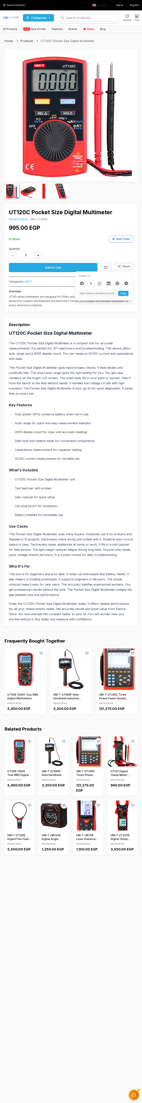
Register (134, 5)
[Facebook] (82, 283)
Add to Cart (53, 267)
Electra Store (18, 219)
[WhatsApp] (99, 283)
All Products (10, 29)
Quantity (14, 248)
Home (8, 41)
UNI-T (28, 281)
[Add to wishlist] (105, 267)
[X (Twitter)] (90, 283)
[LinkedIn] (108, 283)
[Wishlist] (41, 653)
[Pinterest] (117, 283)
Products (26, 41)
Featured (57, 29)
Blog (103, 29)
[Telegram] (126, 283)
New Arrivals (35, 29)
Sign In (119, 5)
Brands (73, 29)
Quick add (27, 685)
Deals (90, 29)
